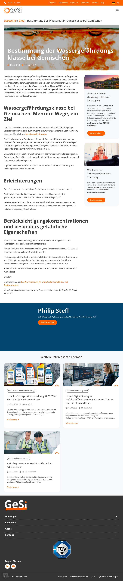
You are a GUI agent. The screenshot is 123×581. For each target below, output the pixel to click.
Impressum (62, 577)
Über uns (52, 3)
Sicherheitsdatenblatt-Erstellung (21, 391)
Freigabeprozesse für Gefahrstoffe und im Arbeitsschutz (29, 465)
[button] (117, 10)
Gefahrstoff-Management (78, 391)
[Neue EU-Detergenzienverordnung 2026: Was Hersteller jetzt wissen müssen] (32, 374)
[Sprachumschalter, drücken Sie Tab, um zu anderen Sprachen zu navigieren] (113, 3)
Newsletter (85, 3)
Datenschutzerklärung (79, 577)
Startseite (10, 20)
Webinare (74, 3)
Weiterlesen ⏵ (13, 419)
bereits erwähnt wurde (35, 134)
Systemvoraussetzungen (108, 577)
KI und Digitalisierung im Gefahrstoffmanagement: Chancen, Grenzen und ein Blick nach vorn (90, 399)
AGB (93, 577)
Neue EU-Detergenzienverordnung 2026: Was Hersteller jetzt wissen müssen (31, 397)
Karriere (95, 3)
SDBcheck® (63, 3)
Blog (102, 3)
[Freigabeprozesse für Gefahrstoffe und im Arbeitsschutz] (32, 442)
